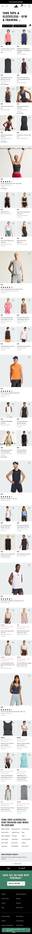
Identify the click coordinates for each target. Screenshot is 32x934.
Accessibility (19, 925)
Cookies (4, 921)
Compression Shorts (26, 829)
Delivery (4, 894)
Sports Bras (5, 832)
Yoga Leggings (5, 836)
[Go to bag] (29, 6)
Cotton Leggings (24, 843)
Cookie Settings (6, 916)
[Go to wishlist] (7, 6)
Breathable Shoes (15, 846)
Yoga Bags (15, 839)
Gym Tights (4, 843)
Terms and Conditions (7, 925)
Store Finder (19, 907)
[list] (13, 26)
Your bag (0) (22, 868)
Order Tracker (5, 898)
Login (8, 868)
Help (3, 907)
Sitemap (18, 898)
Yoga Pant (4, 846)
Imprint (4, 903)
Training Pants (26, 839)
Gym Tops (14, 843)
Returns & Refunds (21, 894)
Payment (18, 903)
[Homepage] (16, 7)
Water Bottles (5, 829)
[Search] (25, 6)
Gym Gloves (4, 839)
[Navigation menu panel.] (3, 6)
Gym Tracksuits (25, 833)
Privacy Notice (20, 921)
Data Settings (19, 916)
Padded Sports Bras (16, 833)
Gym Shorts (25, 846)
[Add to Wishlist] (13, 32)
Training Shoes (14, 836)
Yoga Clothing (16, 829)
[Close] (4, 930)
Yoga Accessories (25, 836)
